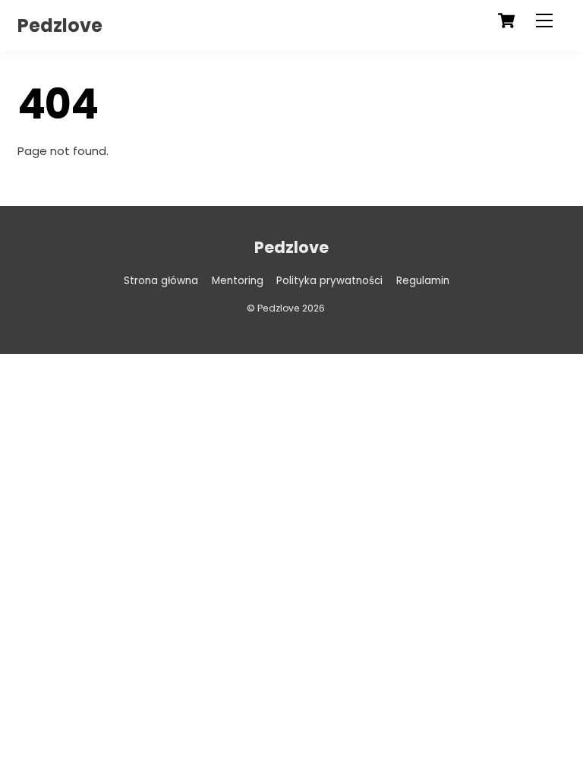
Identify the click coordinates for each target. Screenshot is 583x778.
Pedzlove (278, 308)
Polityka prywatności (329, 281)
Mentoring (237, 281)
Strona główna (161, 281)
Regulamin (422, 281)
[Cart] (506, 20)
